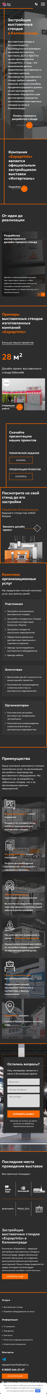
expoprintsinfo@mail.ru (15, 1365)
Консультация (15, 1376)
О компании (9, 1326)
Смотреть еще (15, 1276)
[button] (36, 4)
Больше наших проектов (18, 342)
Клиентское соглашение (15, 1344)
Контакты (8, 1335)
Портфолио (9, 1331)
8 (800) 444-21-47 (13, 1369)
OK (38, 1391)
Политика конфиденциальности (18, 1340)
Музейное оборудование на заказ (19, 1311)
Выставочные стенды (13, 1307)
